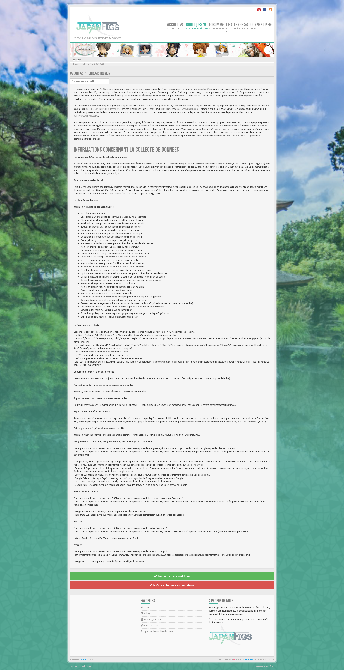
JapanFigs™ (85, 659)
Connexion (259, 25)
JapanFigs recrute (152, 619)
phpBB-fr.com (85, 666)
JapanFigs (249, 659)
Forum (214, 25)
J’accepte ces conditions (173, 576)
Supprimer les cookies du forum (157, 631)
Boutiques (194, 25)
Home (78, 59)
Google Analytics (194, 464)
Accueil (173, 25)
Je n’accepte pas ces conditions (173, 585)
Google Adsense (125, 471)
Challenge (235, 25)
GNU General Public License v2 (104, 108)
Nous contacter (150, 625)
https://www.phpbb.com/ (86, 115)
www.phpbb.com (190, 108)
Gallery (146, 613)
